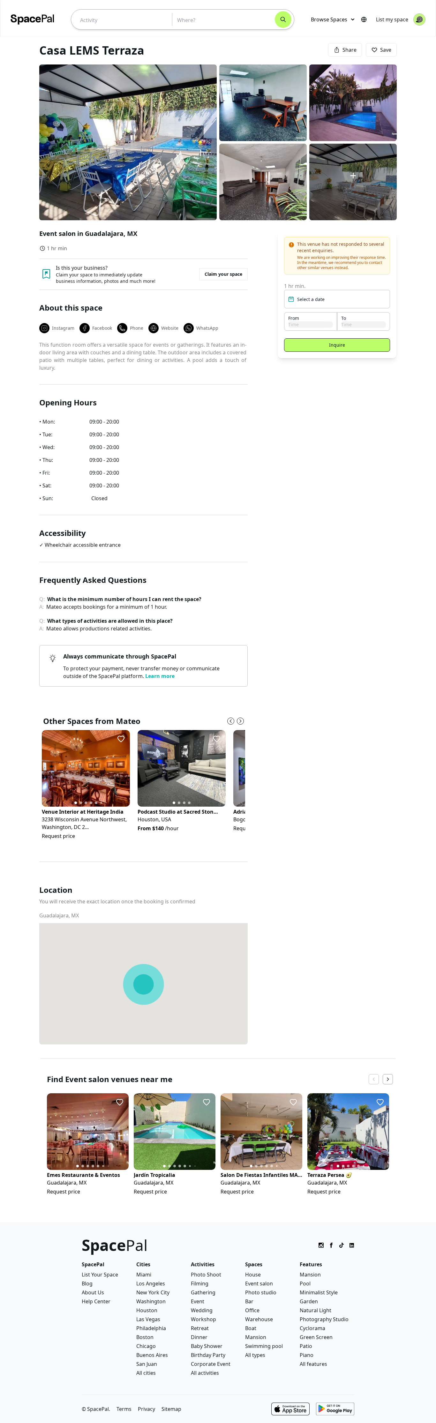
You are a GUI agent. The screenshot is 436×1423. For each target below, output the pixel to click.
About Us (93, 1292)
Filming (199, 1283)
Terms (124, 1408)
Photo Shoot (206, 1274)
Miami (143, 1274)
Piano (306, 1355)
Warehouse (259, 1319)
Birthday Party (208, 1355)
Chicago (146, 1346)
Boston (145, 1337)
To (343, 318)
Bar (249, 1301)
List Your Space (100, 1274)
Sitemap (171, 1408)
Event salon (259, 1283)
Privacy (146, 1408)
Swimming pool (264, 1346)
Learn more (160, 676)
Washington (151, 1301)
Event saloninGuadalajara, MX (88, 233)
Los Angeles (150, 1283)
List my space (392, 19)
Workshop (203, 1319)
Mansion (255, 1337)
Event (197, 1301)
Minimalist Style (319, 1292)
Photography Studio (324, 1319)
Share (349, 49)
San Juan (146, 1363)
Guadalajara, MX (59, 915)
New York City (152, 1292)
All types (255, 1355)
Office (252, 1310)
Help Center (96, 1301)
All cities (146, 1372)
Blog (87, 1283)
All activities (205, 1372)
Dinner (199, 1337)
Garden (309, 1301)
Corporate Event (210, 1363)
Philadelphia (151, 1328)
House (253, 1274)
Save (385, 49)
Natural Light (315, 1310)
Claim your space (223, 274)
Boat (250, 1328)
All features (313, 1363)
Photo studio (260, 1292)
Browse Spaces (329, 19)
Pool (305, 1283)
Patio (306, 1346)
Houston (146, 1310)
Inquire (337, 345)
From (293, 318)
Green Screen (316, 1337)
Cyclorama (312, 1328)
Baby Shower (206, 1346)
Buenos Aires (152, 1355)
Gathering (203, 1292)
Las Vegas (148, 1319)
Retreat (200, 1328)
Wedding (202, 1310)
